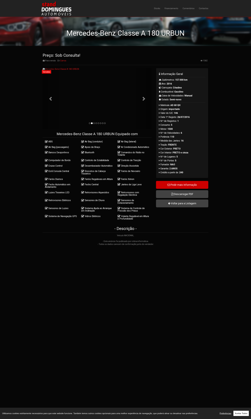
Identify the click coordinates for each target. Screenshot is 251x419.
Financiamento (171, 8)
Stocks (157, 8)
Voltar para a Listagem (183, 203)
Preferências (225, 413)
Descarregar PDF (183, 194)
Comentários (188, 8)
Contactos (203, 8)
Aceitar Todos (241, 413)
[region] (125, 413)
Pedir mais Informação (183, 184)
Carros (63, 60)
